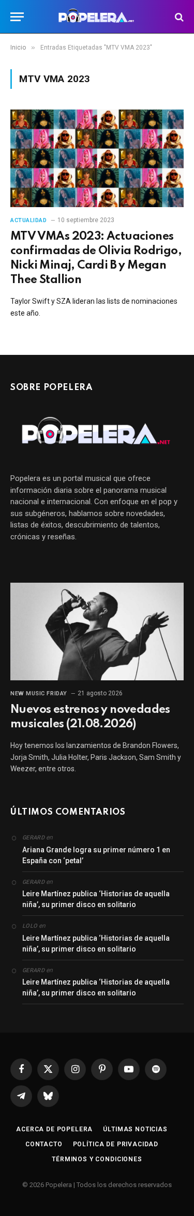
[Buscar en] (178, 16)
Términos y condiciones (97, 1159)
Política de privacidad (115, 1144)
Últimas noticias (135, 1129)
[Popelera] (97, 17)
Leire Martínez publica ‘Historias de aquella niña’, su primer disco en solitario (96, 899)
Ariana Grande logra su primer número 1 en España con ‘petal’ (96, 855)
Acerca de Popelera (54, 1129)
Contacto (44, 1144)
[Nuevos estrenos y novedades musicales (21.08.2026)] (97, 631)
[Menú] (17, 16)
